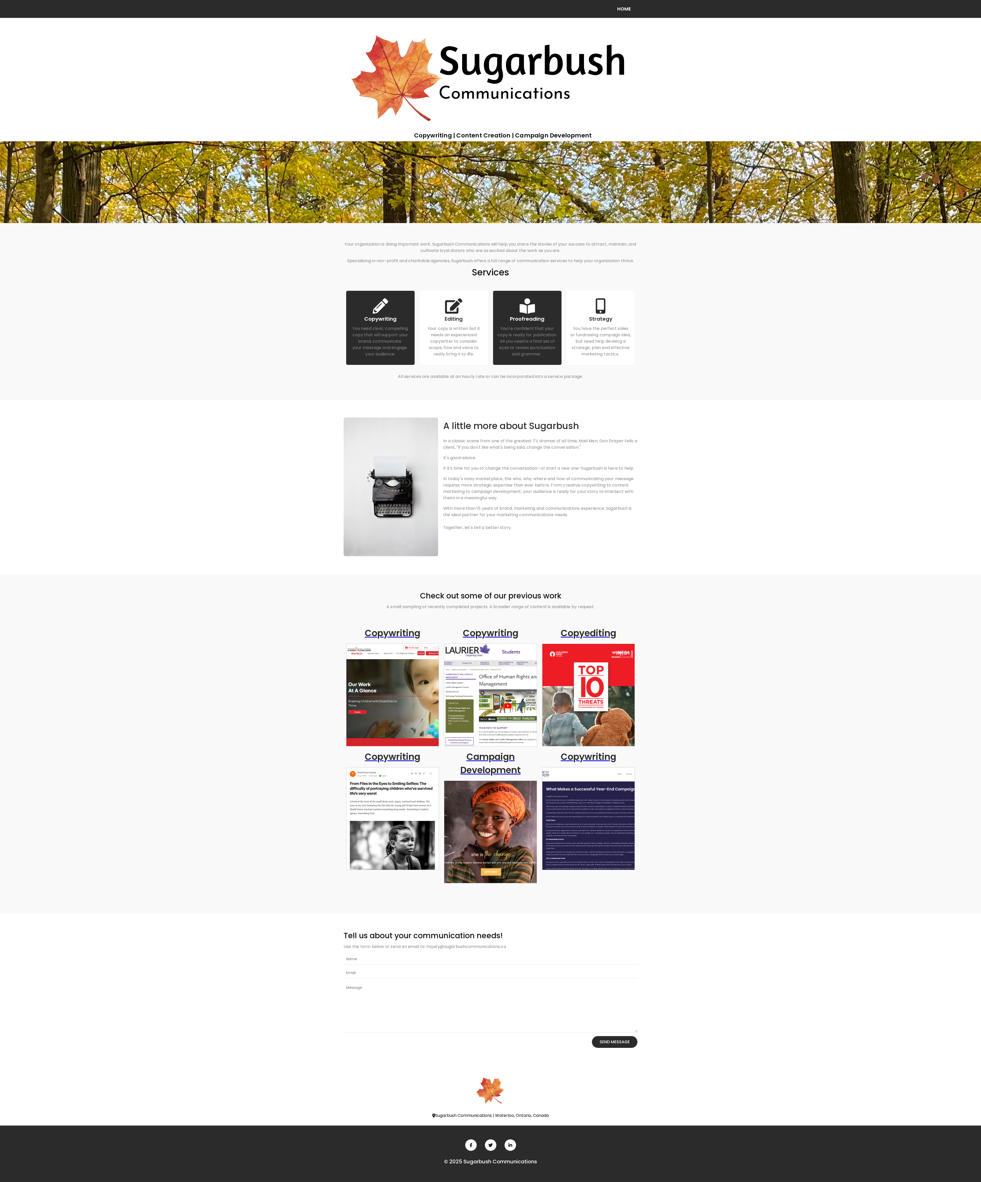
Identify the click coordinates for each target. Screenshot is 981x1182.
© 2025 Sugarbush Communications (490, 1161)
